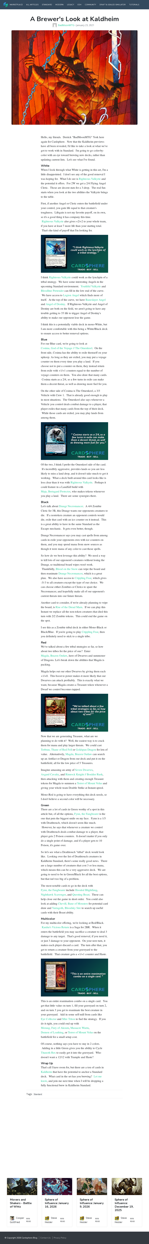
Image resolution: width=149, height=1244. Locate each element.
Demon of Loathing (52, 1032)
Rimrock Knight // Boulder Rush (84, 774)
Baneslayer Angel (96, 299)
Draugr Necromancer (71, 506)
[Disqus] (74, 1137)
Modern (59, 4)
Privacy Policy (60, 1237)
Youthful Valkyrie (91, 286)
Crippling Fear (83, 578)
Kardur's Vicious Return (55, 927)
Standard (47, 4)
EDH (79, 4)
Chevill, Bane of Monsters (73, 903)
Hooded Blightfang (86, 890)
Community (90, 4)
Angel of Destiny (55, 304)
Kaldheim (46, 1072)
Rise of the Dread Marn (69, 607)
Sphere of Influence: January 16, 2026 (57, 1203)
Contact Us (45, 1237)
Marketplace (16, 4)
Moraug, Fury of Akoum (55, 1028)
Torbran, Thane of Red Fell (56, 749)
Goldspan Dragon (86, 749)
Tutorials (134, 4)
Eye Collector (48, 1019)
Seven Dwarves (84, 770)
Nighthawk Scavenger (53, 894)
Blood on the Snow (67, 569)
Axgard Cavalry (50, 774)
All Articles (32, 4)
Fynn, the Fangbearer (86, 814)
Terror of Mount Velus (89, 783)
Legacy (70, 4)
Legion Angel (71, 295)
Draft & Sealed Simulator (113, 4)
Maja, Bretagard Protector (55, 491)
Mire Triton (68, 1019)
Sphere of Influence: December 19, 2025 (124, 1205)
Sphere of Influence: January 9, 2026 (92, 1203)
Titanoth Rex (48, 1052)
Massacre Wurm (79, 1028)
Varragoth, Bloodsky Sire (66, 908)
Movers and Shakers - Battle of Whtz (21, 1203)
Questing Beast (80, 894)
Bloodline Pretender (52, 290)
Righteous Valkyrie (90, 179)
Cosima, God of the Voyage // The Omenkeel (66, 348)
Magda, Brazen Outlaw (54, 655)
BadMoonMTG (66, 25)
